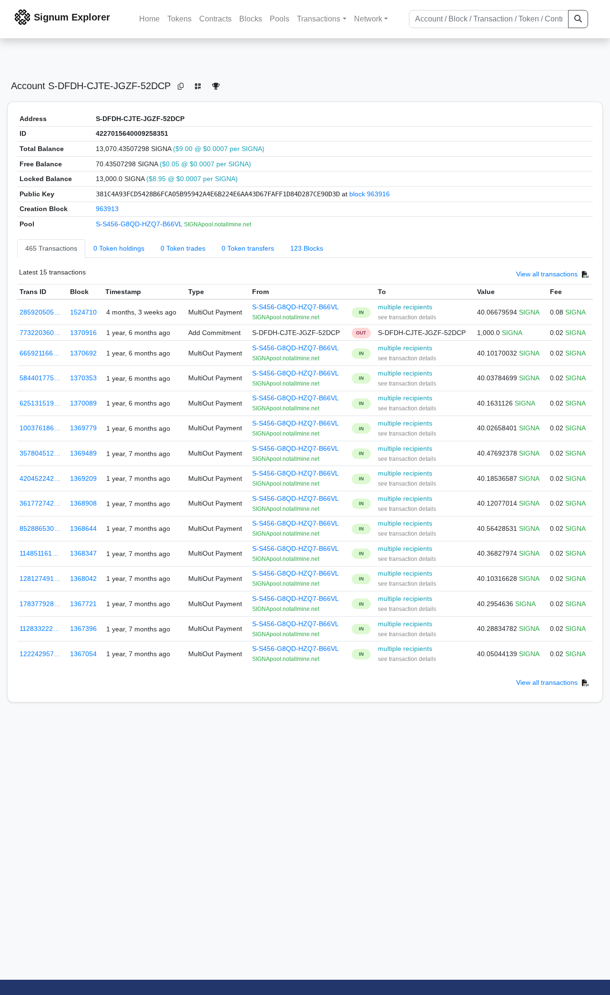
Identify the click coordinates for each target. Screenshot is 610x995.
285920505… (40, 312)
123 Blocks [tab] (306, 248)
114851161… (39, 553)
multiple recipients (405, 307)
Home (149, 19)
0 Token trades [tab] (183, 248)
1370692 (83, 353)
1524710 (83, 312)
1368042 (83, 578)
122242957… (40, 654)
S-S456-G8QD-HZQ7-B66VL (140, 224)
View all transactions (547, 274)
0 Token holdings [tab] (118, 248)
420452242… (40, 478)
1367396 (83, 628)
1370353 (83, 378)
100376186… (40, 428)
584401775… (40, 378)
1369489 (83, 453)
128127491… (40, 578)
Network (368, 19)
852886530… (40, 528)
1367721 (83, 604)
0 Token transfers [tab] (248, 248)
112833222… (40, 628)
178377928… (40, 604)
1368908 (83, 503)
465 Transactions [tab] (51, 248)
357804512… (40, 453)
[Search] (578, 19)
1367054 (83, 654)
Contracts (215, 19)
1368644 (83, 528)
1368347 (83, 553)
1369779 (83, 428)
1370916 (83, 332)
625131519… (40, 403)
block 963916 (369, 194)
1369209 (83, 478)
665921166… (40, 353)
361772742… (40, 503)
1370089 (83, 403)
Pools (279, 19)
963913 (107, 209)
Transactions (318, 19)
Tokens (179, 19)
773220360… (40, 332)
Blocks (250, 19)
